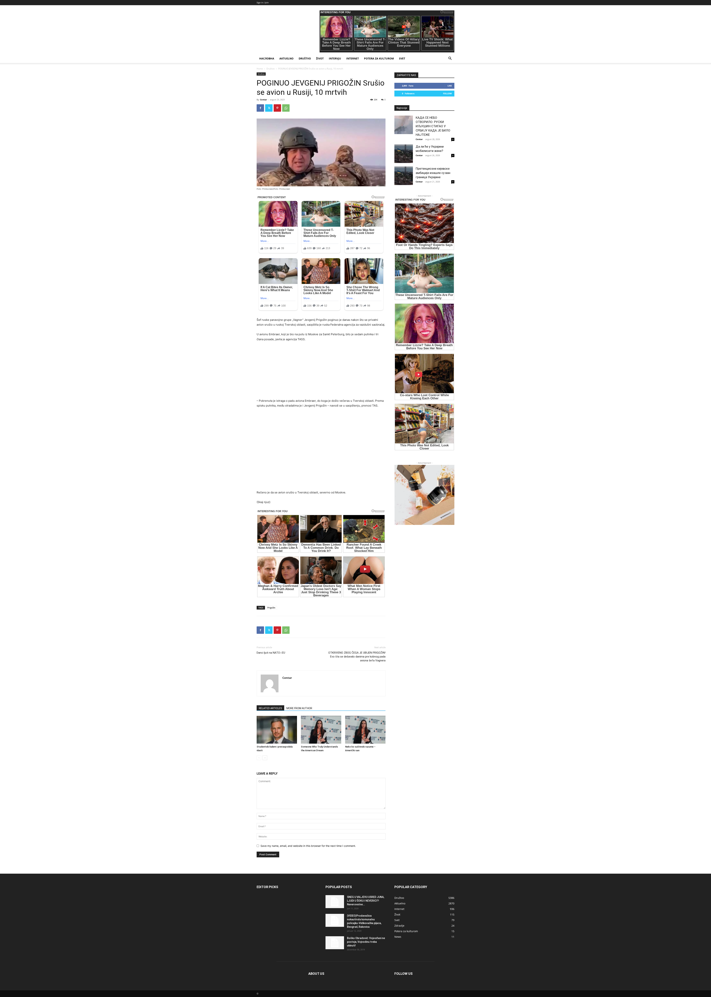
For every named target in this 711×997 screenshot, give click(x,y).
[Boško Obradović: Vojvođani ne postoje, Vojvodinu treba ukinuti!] (335, 942)
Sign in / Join (263, 2)
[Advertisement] (321, 372)
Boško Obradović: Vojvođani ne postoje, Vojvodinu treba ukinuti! (366, 942)
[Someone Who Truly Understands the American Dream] (321, 730)
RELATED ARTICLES (270, 708)
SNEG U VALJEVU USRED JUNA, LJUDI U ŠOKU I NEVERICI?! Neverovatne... (365, 901)
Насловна (266, 58)
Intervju (335, 58)
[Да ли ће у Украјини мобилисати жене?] (403, 153)
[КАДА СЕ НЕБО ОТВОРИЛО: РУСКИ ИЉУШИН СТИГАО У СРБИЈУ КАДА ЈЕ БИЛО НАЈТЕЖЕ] (403, 125)
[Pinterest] (277, 108)
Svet (402, 58)
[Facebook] (260, 108)
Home (260, 68)
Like (450, 85)
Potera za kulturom (379, 58)
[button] (449, 59)
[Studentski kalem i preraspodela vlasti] (277, 730)
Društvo (305, 58)
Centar (263, 99)
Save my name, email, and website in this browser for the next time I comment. (308, 845)
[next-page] (265, 757)
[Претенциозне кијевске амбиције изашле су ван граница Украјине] (403, 176)
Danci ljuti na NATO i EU (271, 652)
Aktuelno (286, 58)
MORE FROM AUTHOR (299, 708)
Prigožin (271, 607)
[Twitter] (269, 108)
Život (320, 58)
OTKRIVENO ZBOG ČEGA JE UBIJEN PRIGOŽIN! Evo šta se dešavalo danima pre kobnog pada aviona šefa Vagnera (356, 656)
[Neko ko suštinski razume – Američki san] (365, 730)
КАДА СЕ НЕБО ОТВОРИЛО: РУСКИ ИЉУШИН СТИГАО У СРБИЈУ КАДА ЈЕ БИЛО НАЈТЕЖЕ (433, 126)
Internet (352, 58)
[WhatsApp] (286, 108)
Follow (447, 93)
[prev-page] (259, 757)
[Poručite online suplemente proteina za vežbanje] (424, 495)
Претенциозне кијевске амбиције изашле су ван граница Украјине (433, 173)
